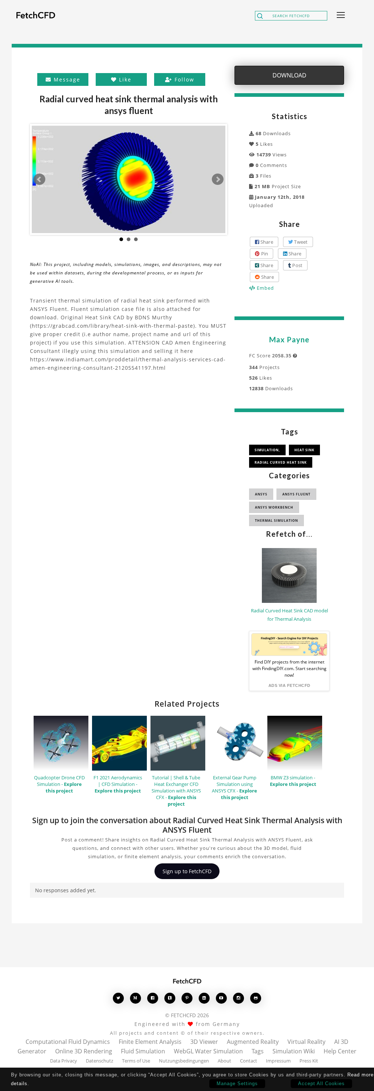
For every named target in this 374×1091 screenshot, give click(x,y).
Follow (183, 79)
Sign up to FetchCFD (187, 871)
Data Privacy (63, 1060)
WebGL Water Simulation (208, 1051)
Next (218, 179)
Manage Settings (237, 1083)
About (224, 1060)
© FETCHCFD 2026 (187, 1015)
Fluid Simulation (143, 1051)
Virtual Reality (306, 1042)
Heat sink (304, 450)
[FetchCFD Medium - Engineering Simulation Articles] (135, 998)
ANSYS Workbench (274, 507)
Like (124, 79)
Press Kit (308, 1060)
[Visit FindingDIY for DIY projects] (289, 644)
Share (266, 242)
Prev (39, 179)
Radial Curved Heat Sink (281, 462)
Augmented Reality (253, 1042)
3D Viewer (204, 1042)
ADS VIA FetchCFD (289, 685)
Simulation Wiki (293, 1051)
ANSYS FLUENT (296, 494)
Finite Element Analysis (150, 1042)
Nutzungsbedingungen (184, 1060)
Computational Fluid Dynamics (68, 1042)
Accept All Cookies (321, 1083)
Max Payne (289, 339)
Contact (248, 1060)
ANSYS (261, 494)
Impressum (278, 1060)
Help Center (340, 1051)
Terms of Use (136, 1060)
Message (65, 79)
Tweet (300, 242)
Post (296, 265)
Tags (258, 1051)
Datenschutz (99, 1060)
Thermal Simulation (276, 520)
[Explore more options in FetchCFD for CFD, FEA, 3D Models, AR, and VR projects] (339, 15)
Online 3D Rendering (83, 1051)
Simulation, (267, 450)
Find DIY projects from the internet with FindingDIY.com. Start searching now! (289, 668)
